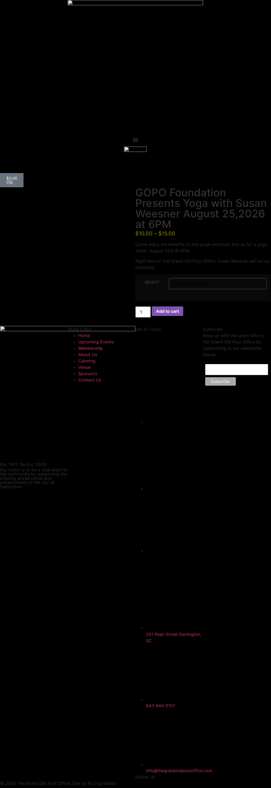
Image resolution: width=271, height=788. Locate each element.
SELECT (152, 282)
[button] (135, 139)
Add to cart (167, 311)
